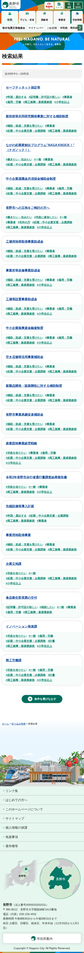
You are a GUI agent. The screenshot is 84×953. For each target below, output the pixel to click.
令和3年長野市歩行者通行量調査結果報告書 (36, 477)
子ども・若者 (27, 19)
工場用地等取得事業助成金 (24, 241)
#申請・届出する (16, 96)
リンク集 (11, 790)
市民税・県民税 (69, 27)
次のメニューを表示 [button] (80, 28)
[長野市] (11, 4)
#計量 (51, 640)
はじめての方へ (16, 800)
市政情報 (77, 19)
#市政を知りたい (16, 452)
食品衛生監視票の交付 (21, 597)
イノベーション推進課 (21, 626)
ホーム (5, 723)
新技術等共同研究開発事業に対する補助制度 (37, 116)
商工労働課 (13, 660)
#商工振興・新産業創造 (37, 102)
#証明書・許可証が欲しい (44, 96)
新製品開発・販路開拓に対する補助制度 (34, 385)
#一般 (37, 159)
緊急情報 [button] (49, 7)
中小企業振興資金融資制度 (24, 328)
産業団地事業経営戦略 (21, 443)
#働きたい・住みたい (19, 159)
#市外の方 (24, 222)
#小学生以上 (62, 102)
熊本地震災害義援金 (13, 27)
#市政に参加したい (46, 217)
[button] (69, 5)
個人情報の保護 (16, 827)
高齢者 (44, 19)
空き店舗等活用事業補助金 (24, 357)
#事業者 (67, 96)
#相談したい (47, 607)
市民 (10, 19)
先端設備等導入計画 (20, 506)
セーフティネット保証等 (23, 87)
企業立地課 (13, 563)
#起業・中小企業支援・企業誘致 (26, 130)
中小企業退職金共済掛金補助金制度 (31, 178)
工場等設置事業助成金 (21, 299)
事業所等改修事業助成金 (23, 270)
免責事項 (11, 837)
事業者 (61, 19)
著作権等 (11, 846)
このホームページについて (24, 809)
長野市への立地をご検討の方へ (28, 207)
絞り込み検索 (19, 723)
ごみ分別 (52, 27)
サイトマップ (14, 818)
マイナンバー (36, 27)
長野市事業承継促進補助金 (24, 414)
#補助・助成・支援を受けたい (24, 125)
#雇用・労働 (13, 102)
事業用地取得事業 (18, 535)
